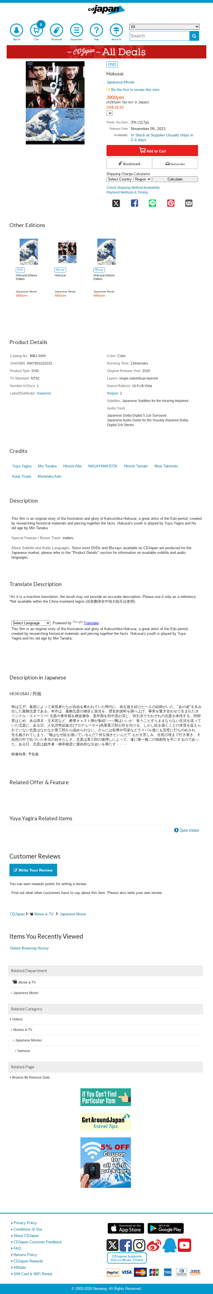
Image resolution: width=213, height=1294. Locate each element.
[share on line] (152, 201)
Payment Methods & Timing (127, 192)
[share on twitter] (115, 201)
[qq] (169, 1245)
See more (189, 830)
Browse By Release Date (31, 1077)
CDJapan (17, 914)
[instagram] (139, 1245)
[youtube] (184, 1245)
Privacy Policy (25, 1223)
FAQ (17, 1248)
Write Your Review (35, 870)
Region (112, 393)
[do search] (194, 36)
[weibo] (154, 1245)
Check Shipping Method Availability (133, 187)
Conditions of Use (28, 1229)
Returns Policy (25, 1255)
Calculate (175, 179)
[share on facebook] (134, 201)
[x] (112, 1245)
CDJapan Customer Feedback (38, 1242)
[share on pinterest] (171, 201)
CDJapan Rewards (28, 1261)
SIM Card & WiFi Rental (33, 1274)
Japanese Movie (120, 82)
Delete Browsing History (29, 948)
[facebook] (126, 1245)
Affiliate (20, 1267)
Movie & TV (44, 914)
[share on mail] (189, 201)
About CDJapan (26, 1236)
